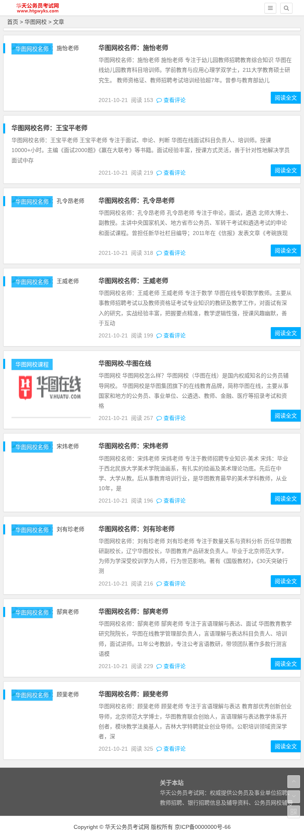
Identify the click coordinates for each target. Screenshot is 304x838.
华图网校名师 (32, 49)
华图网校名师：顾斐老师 (133, 694)
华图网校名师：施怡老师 (133, 47)
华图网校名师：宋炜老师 (133, 446)
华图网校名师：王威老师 (133, 280)
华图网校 (36, 22)
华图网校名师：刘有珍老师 (137, 529)
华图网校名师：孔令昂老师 (137, 200)
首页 (12, 22)
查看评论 (174, 100)
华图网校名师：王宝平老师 (49, 128)
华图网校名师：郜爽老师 (133, 611)
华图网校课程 (32, 364)
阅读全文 (286, 97)
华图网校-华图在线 (125, 363)
